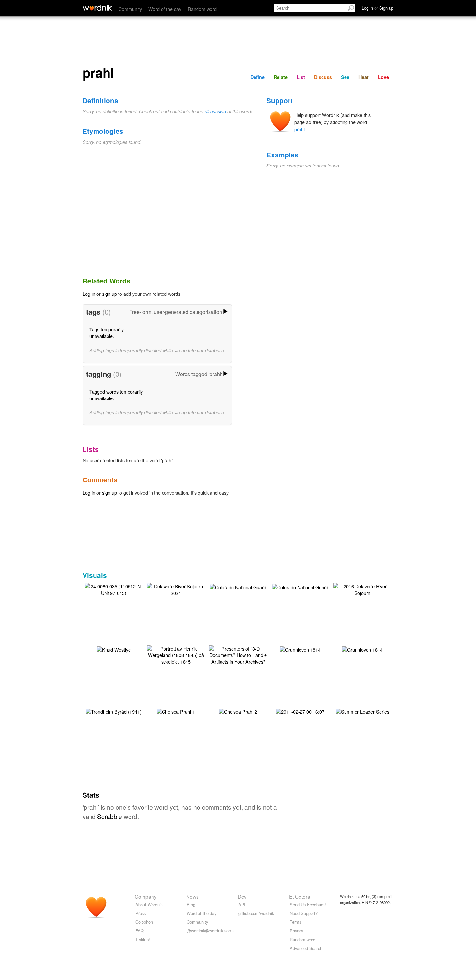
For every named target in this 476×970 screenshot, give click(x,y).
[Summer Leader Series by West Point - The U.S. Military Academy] (362, 711)
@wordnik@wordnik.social (211, 931)
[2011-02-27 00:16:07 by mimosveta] (300, 711)
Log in (89, 293)
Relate (281, 77)
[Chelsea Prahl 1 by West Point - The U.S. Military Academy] (176, 711)
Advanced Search (306, 948)
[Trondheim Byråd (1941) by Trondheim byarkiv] (114, 711)
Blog (191, 904)
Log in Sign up (377, 8)
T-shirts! (142, 939)
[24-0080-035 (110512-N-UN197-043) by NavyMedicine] (114, 588)
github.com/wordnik (256, 913)
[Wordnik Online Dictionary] (97, 8)
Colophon (144, 922)
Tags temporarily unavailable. (106, 332)
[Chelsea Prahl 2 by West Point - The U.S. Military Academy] (238, 711)
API (241, 904)
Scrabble (109, 816)
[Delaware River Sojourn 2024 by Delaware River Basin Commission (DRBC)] (176, 588)
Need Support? (304, 913)
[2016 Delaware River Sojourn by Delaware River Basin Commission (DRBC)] (362, 588)
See (345, 77)
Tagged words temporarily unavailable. (116, 394)
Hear (363, 77)
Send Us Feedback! (308, 904)
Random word (202, 9)
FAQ (139, 931)
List (301, 77)
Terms (295, 922)
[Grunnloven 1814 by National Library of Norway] (300, 648)
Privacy (296, 931)
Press (140, 913)
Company (146, 896)
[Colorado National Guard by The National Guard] (238, 586)
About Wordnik (149, 904)
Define (257, 77)
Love (383, 77)
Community (130, 9)
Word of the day (164, 9)
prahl (299, 129)
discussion (215, 111)
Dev (242, 896)
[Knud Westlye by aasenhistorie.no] (114, 648)
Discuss (323, 77)
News (192, 896)
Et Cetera (299, 896)
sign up (109, 293)
